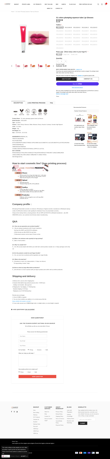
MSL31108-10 (76, 27)
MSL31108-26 (68, 41)
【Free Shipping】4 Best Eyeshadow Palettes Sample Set (92, 127)
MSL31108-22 (76, 37)
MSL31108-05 (68, 31)
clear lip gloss (15, 443)
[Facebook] (11, 411)
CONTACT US (79, 69)
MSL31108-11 (93, 31)
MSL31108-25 (59, 41)
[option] (32, 38)
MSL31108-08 (85, 44)
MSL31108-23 (85, 37)
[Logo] (7, 4)
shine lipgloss (42, 443)
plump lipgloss (31, 443)
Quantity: (59, 58)
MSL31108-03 (59, 31)
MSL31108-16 (76, 34)
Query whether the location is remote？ (21, 301)
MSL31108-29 (93, 27)
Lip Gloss (21, 443)
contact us (80, 75)
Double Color (74, 54)
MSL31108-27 (76, 41)
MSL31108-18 (93, 34)
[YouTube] (17, 411)
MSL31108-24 (93, 37)
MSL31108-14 (59, 34)
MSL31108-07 (85, 31)
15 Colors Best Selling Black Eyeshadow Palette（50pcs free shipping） (92, 145)
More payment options (77, 87)
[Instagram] (14, 411)
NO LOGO (59, 54)
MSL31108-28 (85, 41)
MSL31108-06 (76, 31)
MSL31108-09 (68, 27)
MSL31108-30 (93, 41)
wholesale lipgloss (49, 443)
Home (12, 11)
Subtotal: (59, 66)
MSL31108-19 (59, 48)
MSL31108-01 (59, 27)
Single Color (66, 54)
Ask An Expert (30, 309)
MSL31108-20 (59, 37)
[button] (59, 20)
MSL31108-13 (93, 44)
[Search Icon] (98, 4)
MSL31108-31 (59, 44)
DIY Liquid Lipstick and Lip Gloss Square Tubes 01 (79, 127)
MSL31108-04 (76, 44)
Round (36, 443)
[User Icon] (102, 4)
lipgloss (26, 443)
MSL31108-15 (68, 34)
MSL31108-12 (85, 27)
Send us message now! (62, 94)
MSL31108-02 (68, 44)
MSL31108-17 (85, 34)
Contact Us (88, 79)
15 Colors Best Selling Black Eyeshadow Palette (79, 144)
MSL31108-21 (68, 37)
